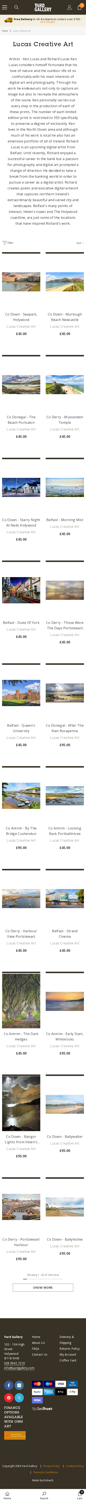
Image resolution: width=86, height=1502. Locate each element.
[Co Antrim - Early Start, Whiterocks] (65, 1001)
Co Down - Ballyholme (65, 1239)
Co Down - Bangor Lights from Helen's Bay (21, 1139)
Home (5, 30)
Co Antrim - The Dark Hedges (21, 1036)
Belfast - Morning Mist (64, 520)
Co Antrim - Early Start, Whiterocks (64, 1036)
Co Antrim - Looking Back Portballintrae (64, 831)
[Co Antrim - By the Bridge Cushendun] (21, 796)
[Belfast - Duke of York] (21, 590)
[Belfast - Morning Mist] (65, 487)
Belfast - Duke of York (21, 622)
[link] (44, 1495)
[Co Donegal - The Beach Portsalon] (21, 384)
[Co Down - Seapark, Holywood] (21, 282)
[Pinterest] (8, 1397)
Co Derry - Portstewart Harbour (21, 1242)
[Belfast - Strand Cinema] (65, 898)
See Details (47, 22)
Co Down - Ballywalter (65, 1136)
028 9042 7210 (14, 1363)
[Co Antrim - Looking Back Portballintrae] (65, 796)
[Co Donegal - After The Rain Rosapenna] (65, 693)
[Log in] (69, 7)
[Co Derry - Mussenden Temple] (65, 384)
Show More (43, 1287)
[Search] (16, 7)
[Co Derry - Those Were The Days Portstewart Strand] (65, 590)
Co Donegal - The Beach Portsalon (21, 420)
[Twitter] (19, 1397)
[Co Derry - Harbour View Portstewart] (21, 898)
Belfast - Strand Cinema (64, 934)
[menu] (4, 7)
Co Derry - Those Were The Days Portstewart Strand (65, 625)
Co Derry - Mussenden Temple (65, 420)
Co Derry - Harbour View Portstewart (21, 934)
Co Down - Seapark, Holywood (21, 317)
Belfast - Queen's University (21, 728)
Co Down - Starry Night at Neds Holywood (21, 523)
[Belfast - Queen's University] (21, 693)
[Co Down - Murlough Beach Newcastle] (65, 282)
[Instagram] (19, 1385)
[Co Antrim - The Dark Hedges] (21, 1001)
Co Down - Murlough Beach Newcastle (65, 317)
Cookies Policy (75, 1466)
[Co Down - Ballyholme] (65, 1207)
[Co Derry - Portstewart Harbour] (21, 1207)
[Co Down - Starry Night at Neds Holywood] (21, 487)
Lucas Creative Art (22, 30)
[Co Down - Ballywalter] (65, 1104)
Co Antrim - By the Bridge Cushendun (21, 831)
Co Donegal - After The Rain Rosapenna (65, 728)
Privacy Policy (51, 1466)
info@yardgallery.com (19, 1368)
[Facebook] (8, 1385)
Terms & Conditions (45, 1472)
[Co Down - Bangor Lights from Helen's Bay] (21, 1104)
